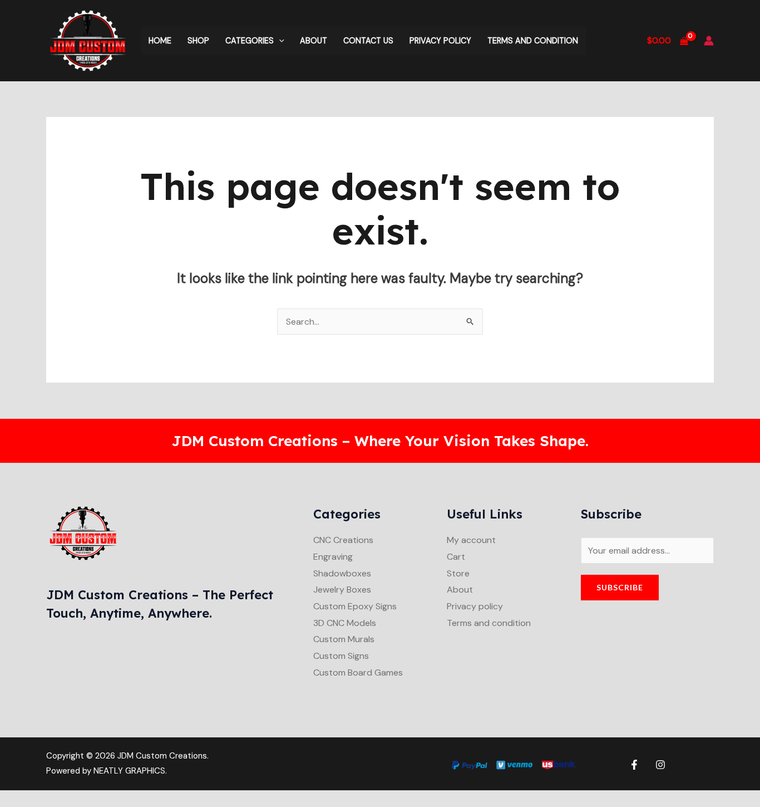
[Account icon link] (709, 41)
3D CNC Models (344, 623)
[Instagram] (660, 765)
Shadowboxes (342, 573)
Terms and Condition (532, 41)
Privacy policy (475, 606)
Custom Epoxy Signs (355, 606)
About (313, 41)
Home (160, 41)
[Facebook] (634, 765)
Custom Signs (341, 656)
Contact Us (368, 41)
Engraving (333, 557)
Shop (198, 41)
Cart (456, 557)
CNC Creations (343, 540)
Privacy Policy (440, 41)
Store (458, 573)
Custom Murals (343, 639)
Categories (249, 41)
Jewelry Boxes (342, 589)
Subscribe (619, 587)
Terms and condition (489, 623)
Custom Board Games (358, 672)
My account (471, 540)
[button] (279, 41)
